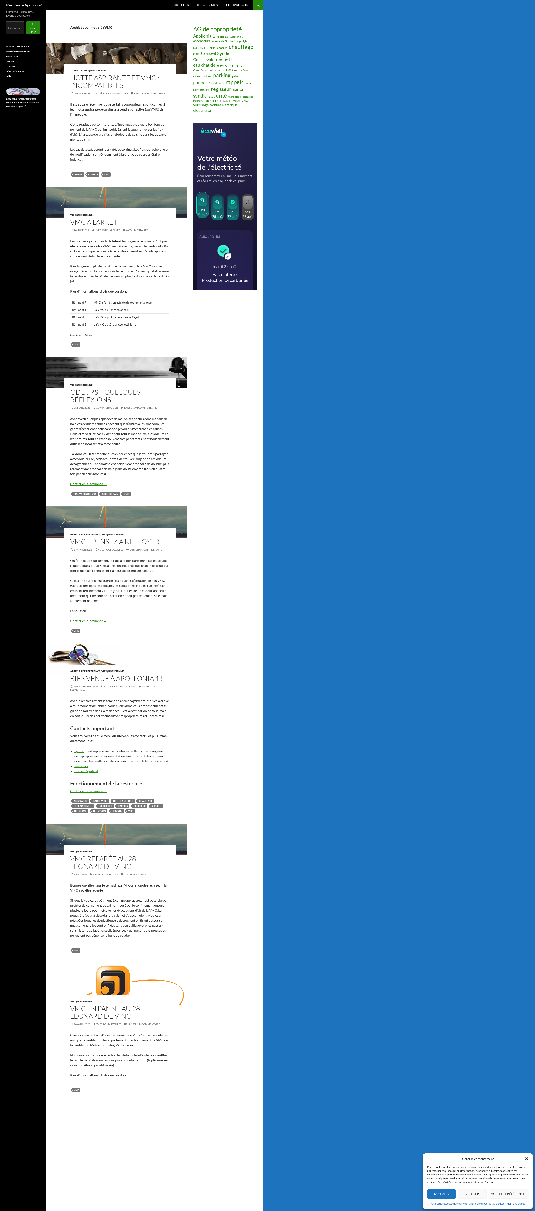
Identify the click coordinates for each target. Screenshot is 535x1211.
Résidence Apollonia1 (24, 5)
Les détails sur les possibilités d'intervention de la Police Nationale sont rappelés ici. (22, 102)
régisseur (140, 806)
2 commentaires (135, 874)
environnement (229, 65)
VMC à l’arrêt (93, 222)
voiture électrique (224, 105)
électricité (105, 806)
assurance (80, 801)
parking (222, 75)
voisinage (201, 105)
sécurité (157, 806)
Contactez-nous (207, 5)
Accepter (442, 1194)
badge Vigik (100, 801)
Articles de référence (85, 534)
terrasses (248, 96)
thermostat (198, 100)
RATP (248, 83)
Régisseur (81, 766)
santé (238, 89)
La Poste (244, 70)
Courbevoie (203, 59)
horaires (212, 70)
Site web (10, 61)
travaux (117, 811)
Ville (8, 76)
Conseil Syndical (86, 771)
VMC (106, 174)
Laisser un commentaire (150, 93)
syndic (200, 96)
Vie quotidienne (94, 70)
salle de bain (110, 493)
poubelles (202, 82)
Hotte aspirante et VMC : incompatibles (114, 81)
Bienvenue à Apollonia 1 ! (116, 678)
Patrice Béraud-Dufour (119, 686)
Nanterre (206, 76)
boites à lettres (123, 801)
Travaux (76, 70)
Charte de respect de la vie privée (449, 1203)
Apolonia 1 (222, 36)
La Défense (232, 70)
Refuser (472, 1194)
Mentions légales (516, 1203)
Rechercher (33, 28)
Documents (181, 5)
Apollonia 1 (204, 35)
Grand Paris (199, 70)
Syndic (79, 751)
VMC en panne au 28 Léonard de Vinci (105, 1012)
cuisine (78, 174)
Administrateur (107, 407)
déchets (224, 59)
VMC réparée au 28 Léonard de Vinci (103, 862)
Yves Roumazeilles (115, 93)
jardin (221, 70)
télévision (99, 811)
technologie (234, 96)
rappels (93, 174)
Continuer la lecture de (88, 484)
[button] (527, 1159)
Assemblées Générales (18, 51)
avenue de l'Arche (222, 41)
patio (235, 76)
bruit (212, 48)
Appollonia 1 (236, 36)
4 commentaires (137, 230)
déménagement (83, 806)
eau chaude (204, 65)
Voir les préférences (508, 1194)
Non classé (12, 56)
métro (196, 76)
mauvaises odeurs (85, 493)
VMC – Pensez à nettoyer (114, 541)
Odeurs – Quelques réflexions (105, 396)
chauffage (145, 801)
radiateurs (218, 83)
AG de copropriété (217, 29)
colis (196, 54)
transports (212, 100)
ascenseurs (201, 41)
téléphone (80, 811)
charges (222, 48)
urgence (236, 100)
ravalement (201, 90)
